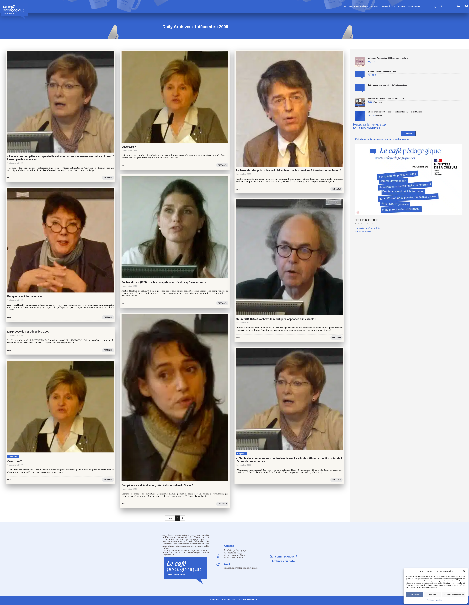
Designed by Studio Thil (248, 600)
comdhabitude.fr (363, 231)
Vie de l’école (388, 6)
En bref (374, 6)
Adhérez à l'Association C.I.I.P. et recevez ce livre (388, 58)
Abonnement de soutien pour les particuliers (386, 98)
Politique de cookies (434, 600)
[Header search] (435, 6)
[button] (464, 571)
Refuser (432, 594)
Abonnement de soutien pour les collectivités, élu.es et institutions (395, 112)
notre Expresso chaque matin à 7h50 (185, 551)
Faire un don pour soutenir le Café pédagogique (387, 85)
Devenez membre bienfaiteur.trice (382, 72)
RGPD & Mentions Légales (226, 600)
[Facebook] (450, 6)
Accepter (414, 594)
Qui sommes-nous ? (283, 556)
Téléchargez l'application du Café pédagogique (382, 139)
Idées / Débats (361, 6)
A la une (348, 6)
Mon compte (413, 6)
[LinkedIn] (458, 6)
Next (170, 518)
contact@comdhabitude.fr (367, 228)
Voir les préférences (453, 594)
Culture (401, 6)
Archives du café (283, 561)
